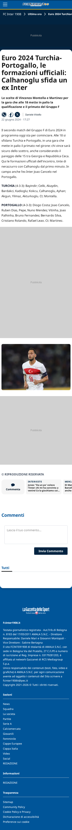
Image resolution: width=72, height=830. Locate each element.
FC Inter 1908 (12, 14)
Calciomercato (11, 728)
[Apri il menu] (5, 4)
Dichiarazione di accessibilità (21, 817)
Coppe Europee (12, 743)
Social (6, 758)
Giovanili (8, 733)
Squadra (8, 709)
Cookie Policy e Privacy (16, 812)
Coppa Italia (10, 748)
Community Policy (14, 807)
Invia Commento (51, 551)
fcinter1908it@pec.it (15, 680)
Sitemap (8, 802)
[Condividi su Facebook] (10, 114)
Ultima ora (35, 14)
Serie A (7, 723)
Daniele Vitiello (33, 114)
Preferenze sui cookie (16, 822)
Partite (7, 719)
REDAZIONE (10, 763)
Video (6, 753)
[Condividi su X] (17, 114)
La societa (9, 714)
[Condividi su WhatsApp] (4, 114)
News (6, 704)
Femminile (9, 738)
